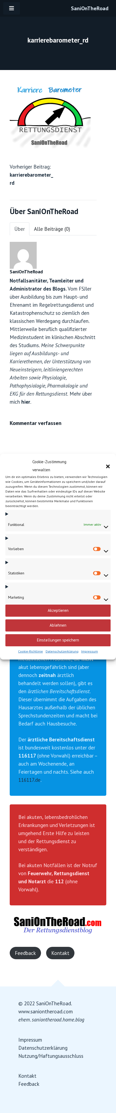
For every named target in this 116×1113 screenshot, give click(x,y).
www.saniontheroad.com (45, 1011)
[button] (108, 466)
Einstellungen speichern (58, 640)
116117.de (29, 780)
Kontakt (60, 953)
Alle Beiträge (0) (52, 229)
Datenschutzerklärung (62, 651)
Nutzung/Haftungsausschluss (50, 1056)
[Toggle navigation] (11, 8)
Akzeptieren (58, 610)
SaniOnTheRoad (89, 8)
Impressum (89, 651)
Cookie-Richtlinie (30, 651)
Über (19, 229)
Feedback (25, 953)
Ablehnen (58, 625)
